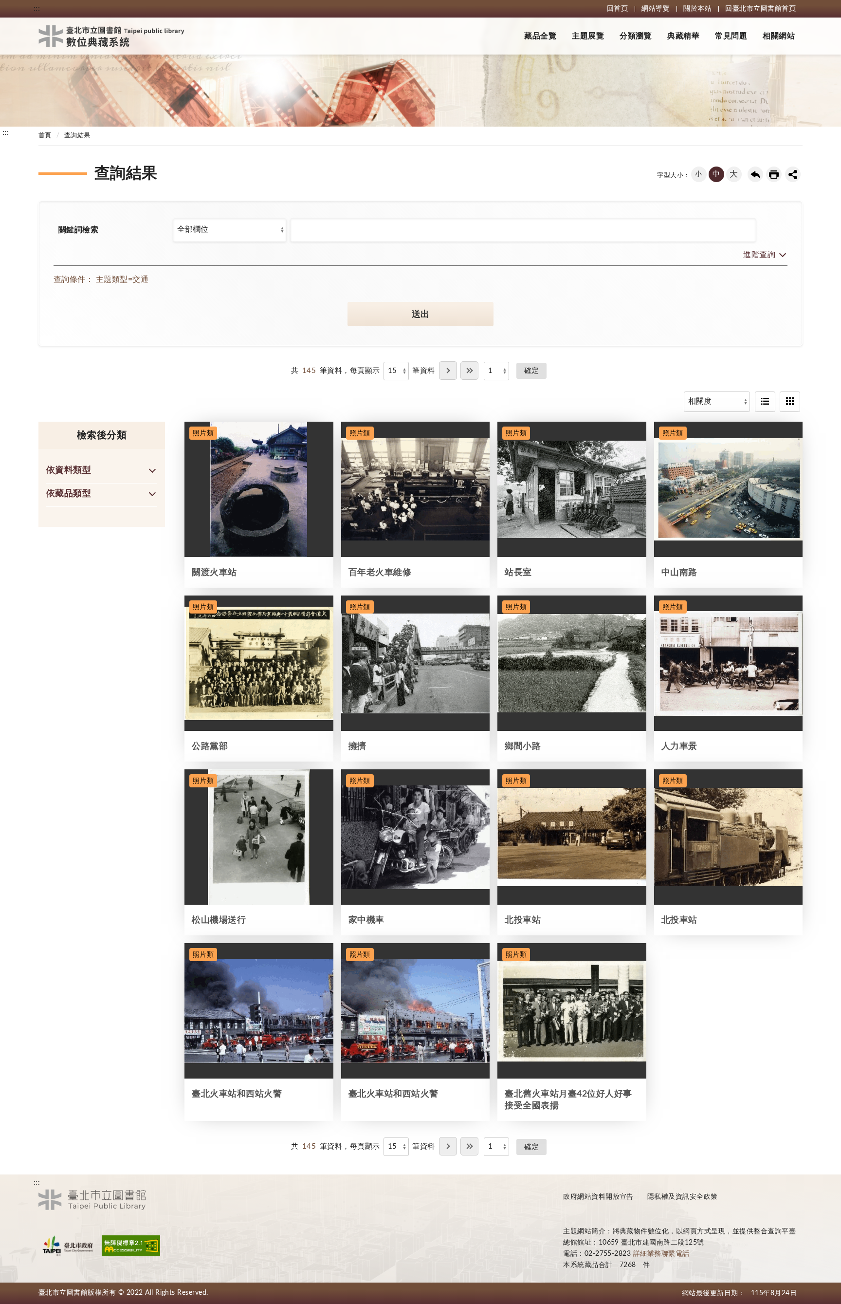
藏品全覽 (540, 36)
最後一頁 (469, 370)
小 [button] (698, 174)
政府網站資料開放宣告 (598, 1196)
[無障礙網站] (131, 1245)
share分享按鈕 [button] (793, 174)
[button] (762, 256)
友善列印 (774, 174)
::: (37, 8)
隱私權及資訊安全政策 (682, 1196)
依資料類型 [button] (68, 470)
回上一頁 (755, 174)
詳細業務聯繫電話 (661, 1253)
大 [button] (734, 174)
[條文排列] (765, 401)
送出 (420, 314)
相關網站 (779, 36)
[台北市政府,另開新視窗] (67, 1245)
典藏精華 (683, 36)
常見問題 (731, 36)
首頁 (45, 135)
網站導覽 (655, 8)
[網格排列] (790, 401)
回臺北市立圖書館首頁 (760, 8)
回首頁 (617, 8)
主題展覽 (588, 36)
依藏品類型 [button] (68, 493)
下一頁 (448, 370)
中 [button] (716, 174)
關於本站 (697, 8)
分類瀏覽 (636, 36)
